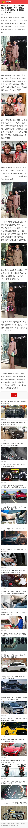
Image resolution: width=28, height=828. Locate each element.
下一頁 (14, 395)
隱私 (14, 825)
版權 (17, 825)
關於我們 (3, 825)
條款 (12, 825)
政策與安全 (7, 825)
